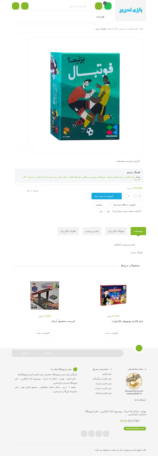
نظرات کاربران (68, 231)
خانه (141, 29)
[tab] (138, 231)
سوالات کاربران (116, 231)
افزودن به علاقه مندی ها (124, 205)
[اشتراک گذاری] (30, 147)
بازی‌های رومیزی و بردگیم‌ (94, 177)
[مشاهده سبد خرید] (107, 6)
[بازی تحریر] (130, 10)
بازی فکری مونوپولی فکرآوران (127, 321)
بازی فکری (133, 29)
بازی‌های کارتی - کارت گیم (69, 177)
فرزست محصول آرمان (63, 321)
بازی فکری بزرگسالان (102, 378)
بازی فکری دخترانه (103, 388)
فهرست (100, 16)
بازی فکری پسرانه (115, 177)
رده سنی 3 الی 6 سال (117, 29)
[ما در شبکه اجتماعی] (15, 6)
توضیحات (138, 231)
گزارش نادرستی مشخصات (128, 161)
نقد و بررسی (92, 231)
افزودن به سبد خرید (103, 196)
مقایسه (99, 205)
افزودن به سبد (111, 333)
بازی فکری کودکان (103, 393)
